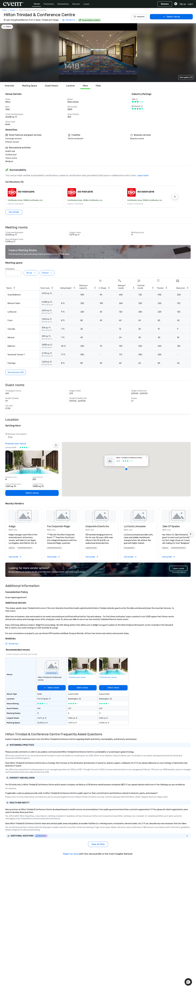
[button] (34, 197)
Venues (37, 4)
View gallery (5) (186, 77)
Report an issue (71, 854)
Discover (76, 4)
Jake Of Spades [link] (171, 526)
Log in (190, 4)
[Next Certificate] (175, 196)
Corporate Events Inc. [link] (97, 526)
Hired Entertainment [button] (24, 548)
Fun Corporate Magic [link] (58, 526)
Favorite (140, 17)
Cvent (4, 10)
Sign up (182, 4)
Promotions (49, 4)
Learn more (142, 175)
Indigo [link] (12, 526)
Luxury (86, 4)
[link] (23, 516)
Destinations (63, 4)
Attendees (10, 269)
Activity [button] (11, 548)
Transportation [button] (129, 548)
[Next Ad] (56, 445)
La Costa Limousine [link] (135, 526)
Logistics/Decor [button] (91, 548)
